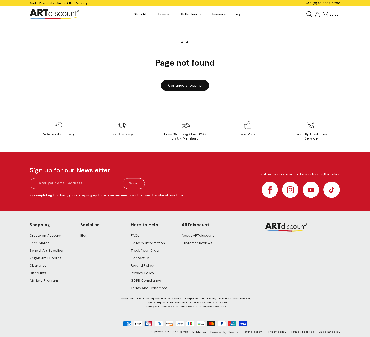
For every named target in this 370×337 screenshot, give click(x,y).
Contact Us (65, 3)
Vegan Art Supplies (46, 258)
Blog (84, 235)
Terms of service (302, 332)
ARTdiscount (201, 332)
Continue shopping (185, 85)
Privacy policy (276, 332)
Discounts (38, 273)
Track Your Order (145, 250)
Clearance (38, 265)
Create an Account (45, 235)
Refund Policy (142, 265)
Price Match (39, 243)
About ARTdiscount (198, 235)
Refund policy (252, 332)
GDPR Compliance (146, 280)
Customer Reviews (197, 243)
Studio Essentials (42, 3)
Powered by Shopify (224, 332)
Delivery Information (148, 243)
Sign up (133, 183)
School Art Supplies (46, 250)
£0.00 (334, 15)
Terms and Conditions (149, 288)
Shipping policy (329, 332)
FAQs (135, 235)
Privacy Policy (142, 273)
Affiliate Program (44, 280)
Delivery (82, 3)
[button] (140, 14)
